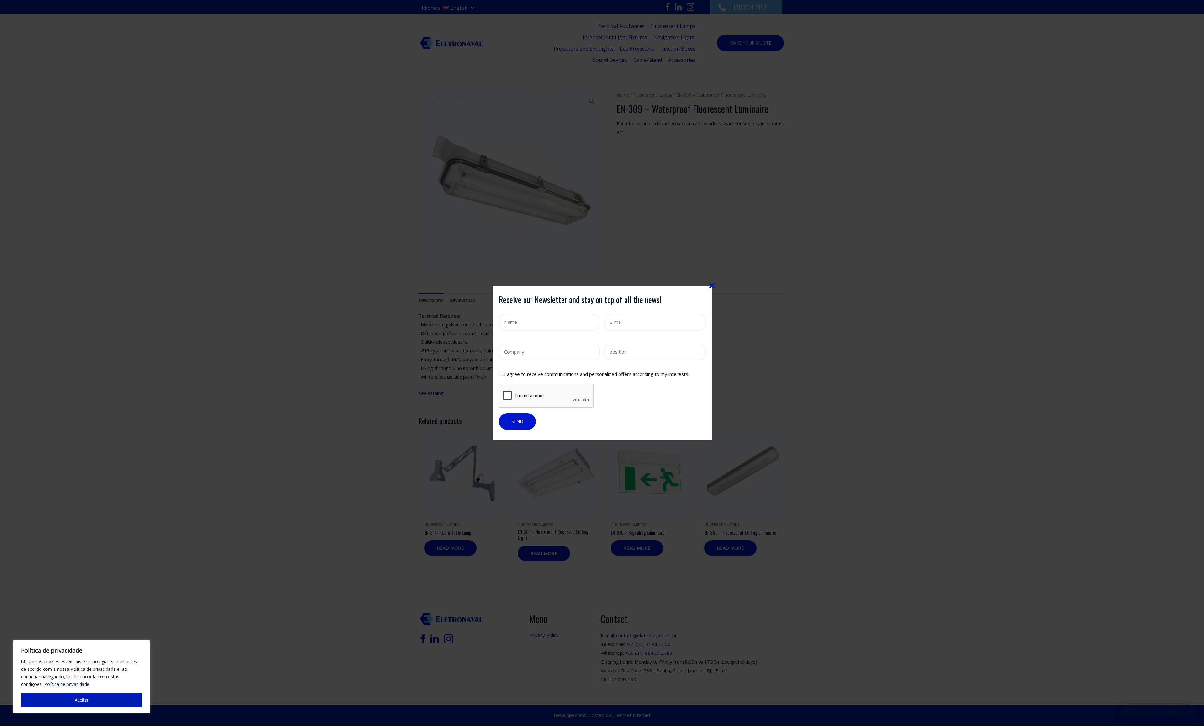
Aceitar (82, 700)
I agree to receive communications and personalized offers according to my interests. (596, 374)
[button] (1158, 712)
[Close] (712, 286)
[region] (81, 676)
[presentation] (546, 396)
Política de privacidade (66, 684)
